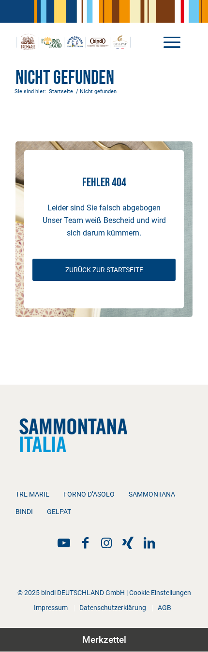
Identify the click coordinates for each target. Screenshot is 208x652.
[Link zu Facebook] (85, 543)
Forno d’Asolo (89, 494)
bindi (24, 511)
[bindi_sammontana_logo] (86, 41)
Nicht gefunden (64, 78)
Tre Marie (32, 494)
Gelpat (59, 511)
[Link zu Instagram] (106, 543)
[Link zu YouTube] (64, 543)
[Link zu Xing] (127, 543)
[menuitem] (167, 41)
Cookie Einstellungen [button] (160, 593)
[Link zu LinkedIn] (149, 543)
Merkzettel (104, 639)
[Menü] (167, 41)
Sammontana (152, 494)
